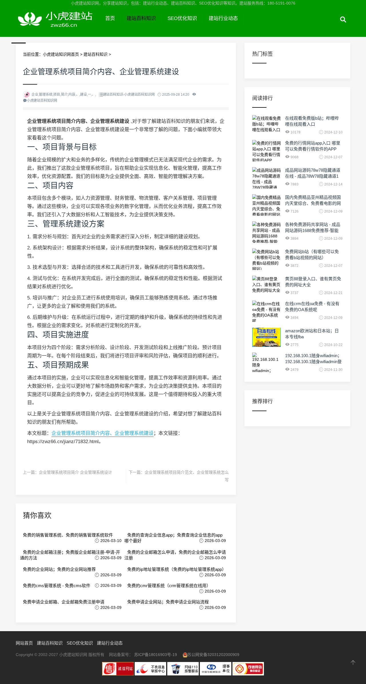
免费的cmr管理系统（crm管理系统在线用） (169, 585)
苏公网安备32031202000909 (213, 654)
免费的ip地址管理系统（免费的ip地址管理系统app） (176, 569)
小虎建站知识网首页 (61, 54)
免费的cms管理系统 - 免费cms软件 (56, 585)
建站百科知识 (141, 18)
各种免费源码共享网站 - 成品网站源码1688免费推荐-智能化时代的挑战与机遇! (312, 230)
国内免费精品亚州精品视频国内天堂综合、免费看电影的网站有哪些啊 (313, 203)
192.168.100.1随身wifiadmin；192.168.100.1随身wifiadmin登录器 (313, 361)
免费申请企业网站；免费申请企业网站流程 (168, 601)
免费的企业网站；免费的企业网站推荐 (59, 569)
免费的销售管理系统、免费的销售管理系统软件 (68, 535)
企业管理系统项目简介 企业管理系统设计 (75, 472)
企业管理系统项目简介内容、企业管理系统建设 (102, 433)
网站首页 (24, 643)
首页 (110, 18)
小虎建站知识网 (58, 25)
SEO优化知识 (182, 18)
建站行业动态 (223, 18)
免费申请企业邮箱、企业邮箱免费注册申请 (63, 601)
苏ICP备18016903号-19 (155, 654)
